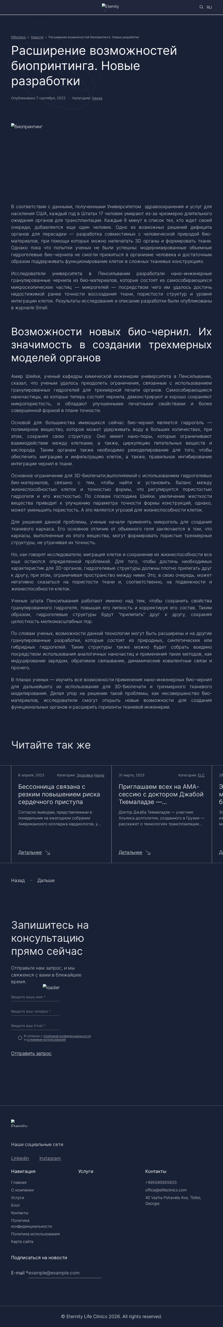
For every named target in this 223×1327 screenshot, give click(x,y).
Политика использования (35, 1234)
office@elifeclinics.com (166, 1190)
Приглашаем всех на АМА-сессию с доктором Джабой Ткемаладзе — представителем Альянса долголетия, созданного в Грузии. (161, 794)
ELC (201, 775)
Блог (15, 1205)
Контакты (19, 1213)
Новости (37, 37)
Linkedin (20, 1158)
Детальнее (30, 852)
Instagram (50, 1158)
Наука (97, 98)
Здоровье (85, 775)
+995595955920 (161, 1182)
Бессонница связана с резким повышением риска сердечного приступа (59, 794)
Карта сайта (22, 1241)
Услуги (17, 1197)
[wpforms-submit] (210, 1261)
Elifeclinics (18, 37)
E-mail (19, 1273)
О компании (22, 1190)
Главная (19, 1182)
